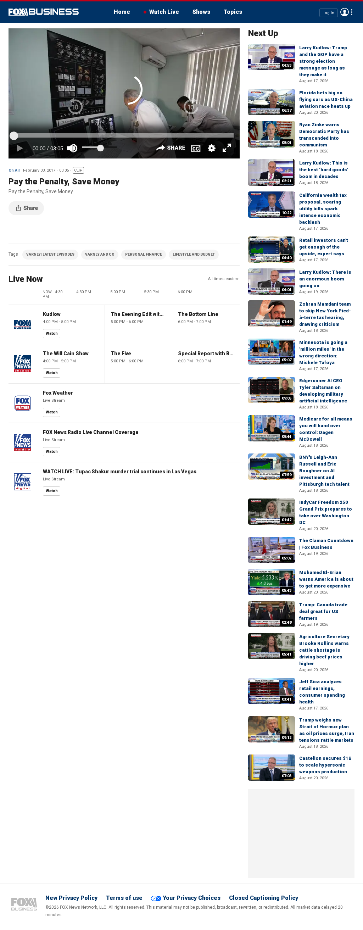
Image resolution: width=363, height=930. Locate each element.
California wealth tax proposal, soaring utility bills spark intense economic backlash (323, 209)
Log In (328, 12)
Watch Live (164, 12)
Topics (233, 12)
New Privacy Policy (71, 898)
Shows (201, 12)
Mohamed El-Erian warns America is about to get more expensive (326, 579)
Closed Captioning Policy (263, 898)
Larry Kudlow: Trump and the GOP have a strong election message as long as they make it (323, 61)
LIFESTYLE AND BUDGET (194, 254)
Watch (52, 333)
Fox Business (44, 12)
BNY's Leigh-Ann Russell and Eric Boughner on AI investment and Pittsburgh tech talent (324, 471)
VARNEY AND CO (100, 254)
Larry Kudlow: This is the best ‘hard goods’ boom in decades (323, 169)
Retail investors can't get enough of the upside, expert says (323, 247)
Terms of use (124, 898)
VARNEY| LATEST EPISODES (50, 254)
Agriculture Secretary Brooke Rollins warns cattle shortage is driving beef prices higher (324, 650)
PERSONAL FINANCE (143, 254)
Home (122, 12)
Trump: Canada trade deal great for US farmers (323, 611)
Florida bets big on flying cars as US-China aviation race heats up (326, 99)
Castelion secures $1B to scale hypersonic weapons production (325, 765)
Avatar (344, 12)
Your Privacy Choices (191, 898)
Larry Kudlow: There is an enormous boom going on (325, 278)
